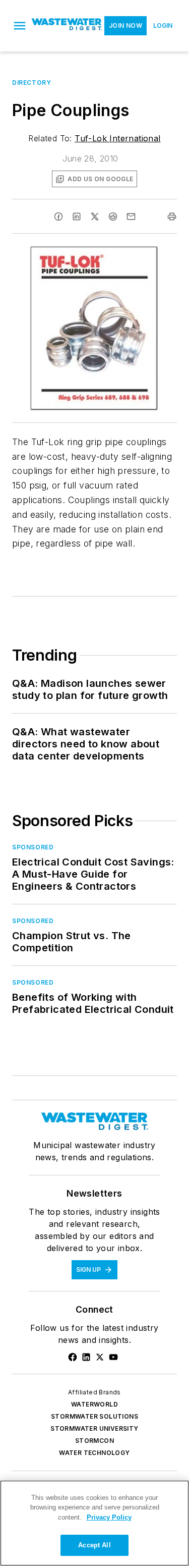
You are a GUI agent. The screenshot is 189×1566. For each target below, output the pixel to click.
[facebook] (58, 216)
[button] (19, 25)
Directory (31, 82)
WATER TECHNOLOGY (94, 1452)
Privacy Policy (109, 1517)
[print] (172, 216)
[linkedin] (77, 216)
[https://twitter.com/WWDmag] (100, 1357)
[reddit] (113, 216)
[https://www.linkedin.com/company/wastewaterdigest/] (86, 1357)
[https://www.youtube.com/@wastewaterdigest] (113, 1357)
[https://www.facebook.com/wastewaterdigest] (73, 1357)
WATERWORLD (94, 1404)
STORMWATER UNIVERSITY (94, 1428)
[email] (131, 216)
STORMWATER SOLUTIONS (94, 1416)
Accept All (94, 1545)
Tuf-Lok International (117, 138)
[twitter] (95, 216)
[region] (94, 1523)
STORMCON (94, 1440)
